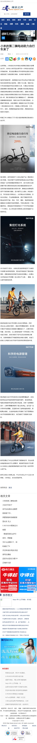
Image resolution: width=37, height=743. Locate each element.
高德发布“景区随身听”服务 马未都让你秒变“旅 (14, 628)
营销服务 (24, 725)
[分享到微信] (11, 59)
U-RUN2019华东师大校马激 (14, 676)
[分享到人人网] (30, 59)
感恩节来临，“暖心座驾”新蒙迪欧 (16, 680)
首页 (3, 20)
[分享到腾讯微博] (18, 59)
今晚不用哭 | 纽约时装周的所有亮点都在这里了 (15, 612)
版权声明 (17, 728)
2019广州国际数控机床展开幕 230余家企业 (14, 632)
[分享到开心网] (34, 59)
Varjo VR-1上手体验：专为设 (22, 599)
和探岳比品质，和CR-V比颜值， (15, 673)
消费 (11, 24)
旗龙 (10, 487)
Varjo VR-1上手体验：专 (13, 683)
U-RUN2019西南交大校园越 (14, 694)
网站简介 (4, 725)
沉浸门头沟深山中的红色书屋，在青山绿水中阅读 (16, 615)
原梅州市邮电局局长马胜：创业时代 (16, 704)
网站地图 (25, 728)
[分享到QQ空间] (22, 59)
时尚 (16, 24)
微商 (22, 24)
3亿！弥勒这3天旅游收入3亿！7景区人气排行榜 (15, 635)
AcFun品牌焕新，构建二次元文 (15, 697)
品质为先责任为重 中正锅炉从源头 (16, 687)
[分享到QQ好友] (26, 59)
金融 (27, 24)
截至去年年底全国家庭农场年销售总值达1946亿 (15, 625)
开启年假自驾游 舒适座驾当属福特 (16, 690)
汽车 (24, 20)
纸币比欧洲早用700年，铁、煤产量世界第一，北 (15, 622)
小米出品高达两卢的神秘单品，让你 (16, 701)
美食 (5, 24)
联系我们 (14, 725)
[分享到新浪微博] (14, 59)
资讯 (8, 20)
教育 (19, 20)
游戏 (30, 20)
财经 (13, 20)
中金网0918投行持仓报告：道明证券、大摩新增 (15, 619)
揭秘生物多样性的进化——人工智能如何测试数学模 (16, 609)
